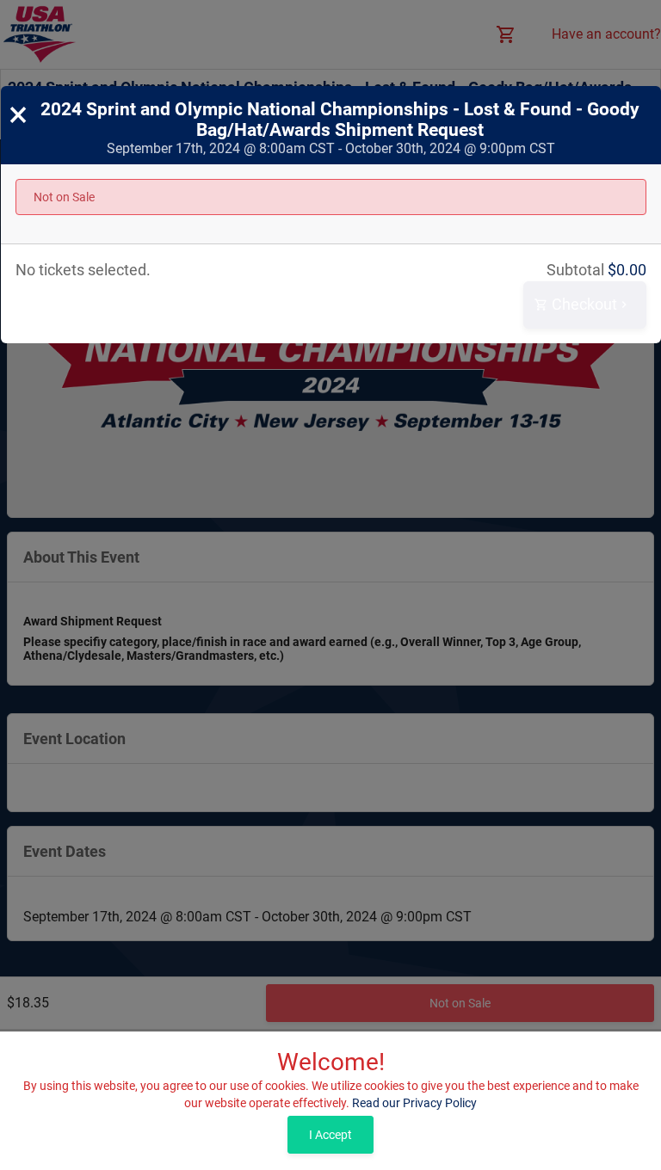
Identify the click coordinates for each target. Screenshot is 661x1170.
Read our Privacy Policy (414, 1103)
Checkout (582, 304)
